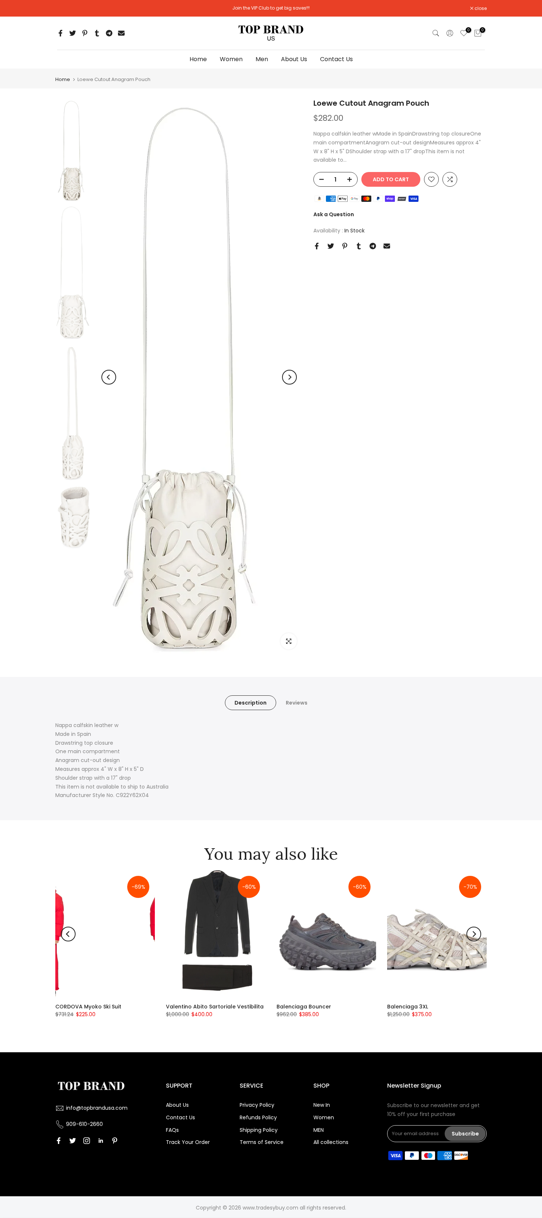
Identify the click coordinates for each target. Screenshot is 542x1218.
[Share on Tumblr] (97, 33)
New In (321, 1105)
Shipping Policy (259, 1130)
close (65, 8)
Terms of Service (262, 1142)
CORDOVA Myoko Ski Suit (88, 1006)
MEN (318, 1130)
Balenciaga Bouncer (304, 1006)
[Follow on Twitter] (72, 1140)
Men (262, 59)
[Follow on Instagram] (86, 1140)
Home (198, 59)
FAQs (172, 1130)
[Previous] (108, 377)
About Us (294, 59)
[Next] (289, 377)
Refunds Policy (258, 1117)
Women (231, 59)
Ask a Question (333, 214)
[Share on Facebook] (60, 33)
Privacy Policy (257, 1105)
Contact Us (336, 59)
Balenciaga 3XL (407, 1006)
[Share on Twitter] (72, 33)
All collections (330, 1142)
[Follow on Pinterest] (114, 1140)
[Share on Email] (121, 33)
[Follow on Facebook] (58, 1140)
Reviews (297, 702)
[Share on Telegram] (109, 33)
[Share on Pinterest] (84, 33)
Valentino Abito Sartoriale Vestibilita (215, 1006)
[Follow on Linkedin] (100, 1140)
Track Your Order (188, 1142)
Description (250, 702)
